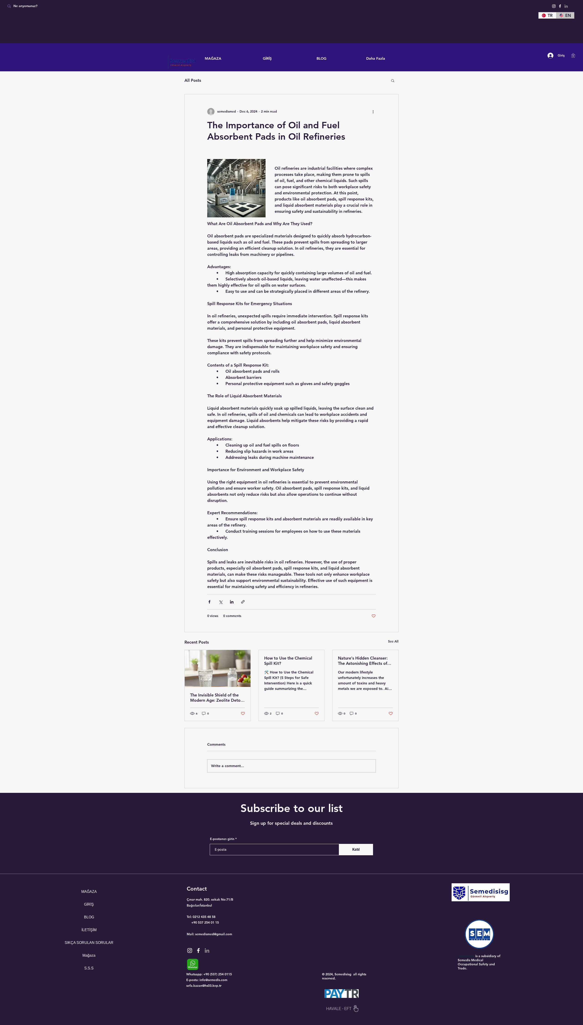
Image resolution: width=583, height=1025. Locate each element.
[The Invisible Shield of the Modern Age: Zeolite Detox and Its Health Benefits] (218, 668)
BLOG (89, 917)
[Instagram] (554, 6)
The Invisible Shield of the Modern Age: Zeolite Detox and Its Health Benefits (216, 697)
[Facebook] (560, 6)
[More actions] (373, 111)
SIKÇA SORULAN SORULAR (89, 943)
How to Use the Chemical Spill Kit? (288, 660)
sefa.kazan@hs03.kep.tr (203, 986)
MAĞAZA (89, 892)
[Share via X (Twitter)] (220, 602)
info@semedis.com (213, 980)
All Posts (192, 80)
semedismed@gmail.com (213, 934)
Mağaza (88, 955)
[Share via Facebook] (209, 602)
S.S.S (89, 968)
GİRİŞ (89, 904)
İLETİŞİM (89, 930)
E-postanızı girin (222, 838)
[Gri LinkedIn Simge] (566, 6)
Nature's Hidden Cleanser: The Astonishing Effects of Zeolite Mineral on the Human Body (363, 660)
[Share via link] (243, 602)
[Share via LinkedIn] (232, 602)
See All (393, 641)
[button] (573, 55)
